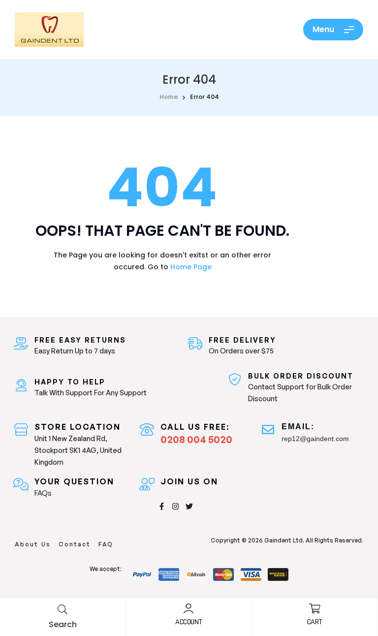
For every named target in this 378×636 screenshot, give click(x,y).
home (168, 97)
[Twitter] (189, 506)
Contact (75, 544)
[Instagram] (175, 506)
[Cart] (314, 608)
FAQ (105, 544)
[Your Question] (21, 484)
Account (188, 622)
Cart (314, 622)
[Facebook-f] (161, 506)
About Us (33, 544)
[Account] (188, 608)
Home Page (191, 267)
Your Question (74, 481)
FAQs (43, 493)
